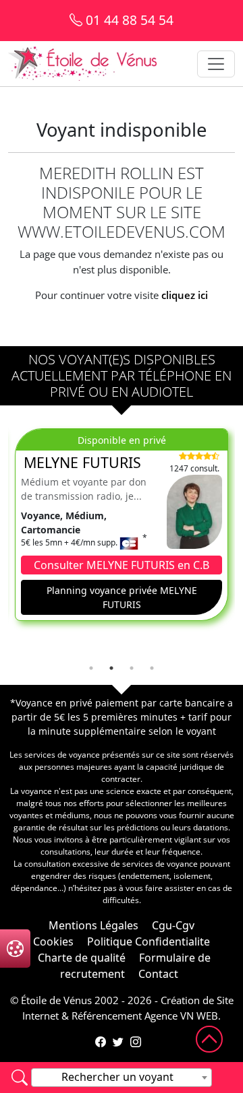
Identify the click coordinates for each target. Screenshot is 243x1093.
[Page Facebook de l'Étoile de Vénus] (100, 1041)
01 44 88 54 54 (127, 20)
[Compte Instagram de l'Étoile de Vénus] (135, 1041)
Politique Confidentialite (148, 941)
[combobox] (121, 1077)
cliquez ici (184, 295)
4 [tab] (152, 668)
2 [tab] (111, 668)
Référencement (107, 1015)
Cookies (53, 941)
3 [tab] (131, 668)
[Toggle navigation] (216, 64)
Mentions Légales (93, 925)
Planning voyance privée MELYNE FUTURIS (122, 597)
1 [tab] (91, 668)
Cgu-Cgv (173, 925)
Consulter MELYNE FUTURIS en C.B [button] (121, 565)
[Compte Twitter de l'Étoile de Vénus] (118, 1041)
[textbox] (121, 1077)
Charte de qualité (82, 957)
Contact (158, 973)
